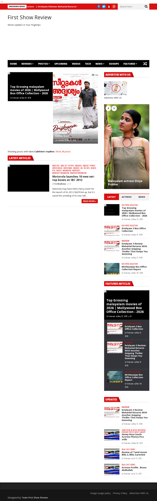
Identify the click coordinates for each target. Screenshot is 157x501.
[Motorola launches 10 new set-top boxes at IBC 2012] (28, 178)
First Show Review (29, 17)
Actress (127, 196)
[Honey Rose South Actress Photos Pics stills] (111, 435)
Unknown (15, 98)
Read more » (89, 201)
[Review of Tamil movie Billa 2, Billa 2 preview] (111, 454)
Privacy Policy (120, 493)
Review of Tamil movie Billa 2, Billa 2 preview (134, 453)
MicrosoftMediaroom (78, 173)
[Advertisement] (102, 34)
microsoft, (76, 171)
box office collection (130, 205)
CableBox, (78, 166)
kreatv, (59, 171)
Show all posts (63, 151)
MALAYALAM (125, 241)
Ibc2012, (93, 168)
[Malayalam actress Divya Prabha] (126, 146)
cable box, (56, 166)
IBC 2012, (87, 168)
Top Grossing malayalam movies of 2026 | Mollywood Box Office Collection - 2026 (29, 90)
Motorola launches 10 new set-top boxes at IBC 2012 (73, 178)
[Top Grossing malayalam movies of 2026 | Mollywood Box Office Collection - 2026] (111, 210)
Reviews (26, 63)
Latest (111, 196)
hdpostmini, (67, 168)
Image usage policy (100, 493)
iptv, (54, 171)
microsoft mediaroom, (60, 173)
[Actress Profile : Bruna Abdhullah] (111, 469)
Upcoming (60, 63)
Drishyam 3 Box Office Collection (70, 134)
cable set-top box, (67, 166)
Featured (129, 63)
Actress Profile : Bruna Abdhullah (134, 469)
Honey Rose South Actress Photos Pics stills (133, 437)
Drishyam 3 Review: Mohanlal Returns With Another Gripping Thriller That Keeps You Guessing (135, 248)
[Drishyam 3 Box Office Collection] (75, 108)
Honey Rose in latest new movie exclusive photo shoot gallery (134, 431)
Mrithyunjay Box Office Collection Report (134, 268)
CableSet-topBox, (89, 166)
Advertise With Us (139, 493)
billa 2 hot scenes (128, 449)
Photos (43, 63)
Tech (88, 63)
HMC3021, (76, 168)
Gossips (114, 63)
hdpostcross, (57, 168)
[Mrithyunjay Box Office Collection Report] (111, 268)
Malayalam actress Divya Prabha (125, 182)
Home (13, 63)
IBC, (81, 168)
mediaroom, (67, 171)
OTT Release (17, 71)
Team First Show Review (35, 497)
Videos (76, 63)
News (99, 63)
